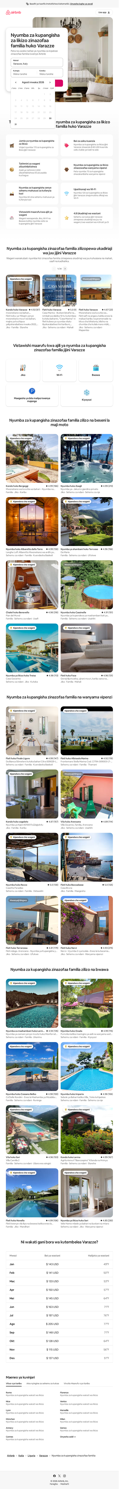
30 (50, 118)
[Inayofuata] (65, 268)
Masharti (64, 1484)
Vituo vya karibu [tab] (14, 1383)
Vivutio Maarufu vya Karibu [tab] (77, 1383)
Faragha (54, 1484)
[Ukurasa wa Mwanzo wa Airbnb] (13, 12)
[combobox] (37, 63)
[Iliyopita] (54, 268)
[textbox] (24, 74)
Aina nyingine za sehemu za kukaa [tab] (42, 1383)
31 (16, 124)
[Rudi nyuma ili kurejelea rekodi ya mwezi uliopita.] (16, 82)
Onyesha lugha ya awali (81, 4)
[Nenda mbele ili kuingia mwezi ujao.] (50, 82)
